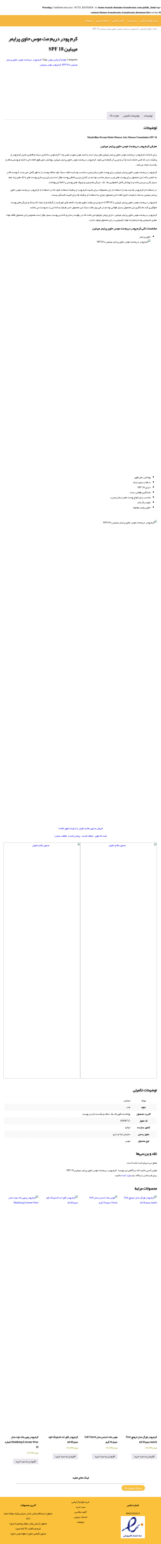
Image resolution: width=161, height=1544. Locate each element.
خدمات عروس (102, 20)
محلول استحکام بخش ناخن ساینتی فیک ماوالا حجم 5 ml (28, 1516)
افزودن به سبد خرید (144, 1456)
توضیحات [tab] (148, 115)
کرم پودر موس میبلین (50, 64)
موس (50, 59)
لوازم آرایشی (145, 28)
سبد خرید (132, 20)
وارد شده (126, 1175)
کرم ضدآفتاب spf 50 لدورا (28, 1528)
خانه (155, 28)
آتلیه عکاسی (118, 20)
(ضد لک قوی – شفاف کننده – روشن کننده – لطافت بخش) (80, 835)
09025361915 (133, 1513)
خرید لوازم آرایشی (149, 20)
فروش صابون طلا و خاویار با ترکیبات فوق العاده (80, 828)
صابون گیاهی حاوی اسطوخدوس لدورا (28, 1533)
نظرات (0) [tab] (114, 115)
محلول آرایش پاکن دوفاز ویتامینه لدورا (28, 1523)
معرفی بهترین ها (133, 1488)
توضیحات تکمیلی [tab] (131, 115)
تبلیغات (88, 20)
